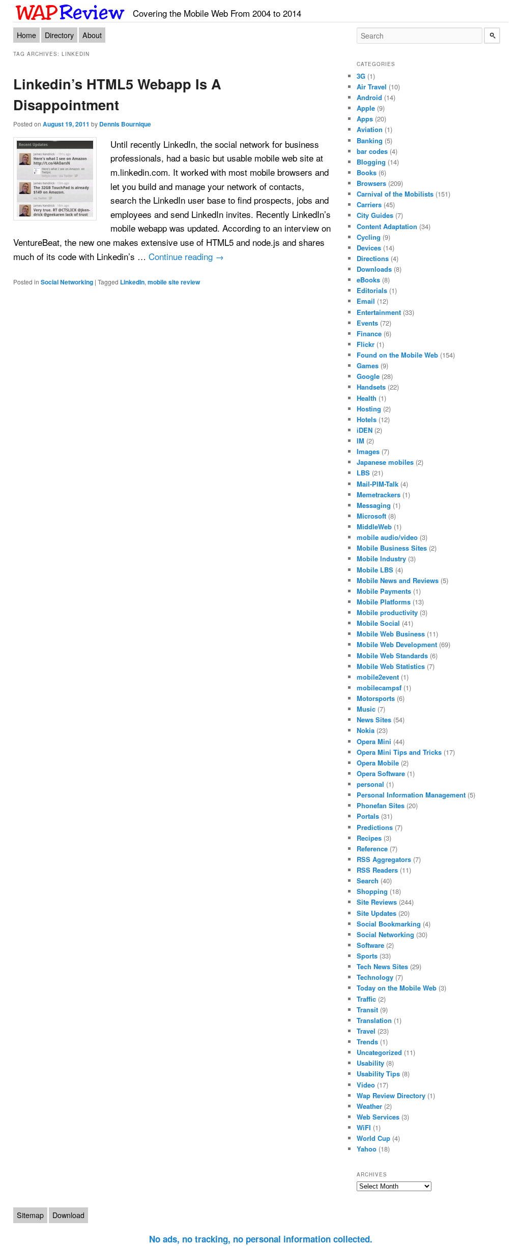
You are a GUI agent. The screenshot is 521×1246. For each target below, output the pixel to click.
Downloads (374, 269)
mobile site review (174, 281)
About (92, 35)
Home (26, 35)
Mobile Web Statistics (391, 666)
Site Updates (376, 913)
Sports (367, 956)
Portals (368, 816)
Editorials (372, 290)
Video (366, 1085)
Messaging (374, 505)
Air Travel (372, 86)
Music (366, 709)
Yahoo (367, 1149)
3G (361, 76)
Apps (365, 118)
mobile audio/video (387, 537)
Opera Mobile (378, 763)
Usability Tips (378, 1073)
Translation (374, 1020)
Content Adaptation (387, 226)
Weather (369, 1106)
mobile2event (378, 677)
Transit (367, 1009)
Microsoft (371, 516)
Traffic (366, 999)
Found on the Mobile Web (397, 355)
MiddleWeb (374, 526)
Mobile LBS (375, 569)
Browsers (371, 183)
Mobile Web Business (391, 633)
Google (368, 376)
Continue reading (186, 256)
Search (368, 880)
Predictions (375, 827)
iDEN (364, 430)
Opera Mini (374, 741)
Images (368, 451)
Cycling (369, 237)
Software (370, 945)
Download (68, 1215)
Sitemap (30, 1215)
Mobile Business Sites (392, 548)
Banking (370, 140)
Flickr (365, 344)
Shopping (372, 891)
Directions (373, 258)
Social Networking (67, 281)
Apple (366, 108)
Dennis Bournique (125, 124)
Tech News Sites (382, 966)
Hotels (367, 419)
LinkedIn (132, 281)
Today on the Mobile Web (397, 988)
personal (370, 784)
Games (368, 365)
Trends (367, 1041)
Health (367, 398)
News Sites (374, 719)
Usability (370, 1063)
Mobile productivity (387, 612)
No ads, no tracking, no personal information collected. (260, 1239)
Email (366, 301)
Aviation (370, 129)
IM (360, 440)
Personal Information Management (411, 795)
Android (369, 97)
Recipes (369, 838)
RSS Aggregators (384, 859)
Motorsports (376, 698)
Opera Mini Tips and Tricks (399, 752)
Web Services (378, 1117)
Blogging (371, 162)
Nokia (365, 730)
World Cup (373, 1138)
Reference (372, 848)
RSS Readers (377, 870)
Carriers (369, 204)
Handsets (371, 387)
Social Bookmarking (389, 924)
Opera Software (381, 773)
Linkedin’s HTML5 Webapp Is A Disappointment (117, 94)
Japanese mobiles (385, 462)
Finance (369, 333)
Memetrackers (378, 494)
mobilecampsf (379, 687)
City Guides (375, 215)
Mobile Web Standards (392, 655)
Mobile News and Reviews (398, 580)
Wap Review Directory (391, 1095)
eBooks (368, 279)
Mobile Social (378, 623)
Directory (59, 35)
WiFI (364, 1127)
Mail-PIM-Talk (377, 484)
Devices (369, 247)
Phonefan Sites (380, 805)
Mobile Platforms (384, 601)
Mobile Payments (384, 591)
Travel (366, 1031)
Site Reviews (377, 902)
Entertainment (379, 312)
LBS (363, 472)
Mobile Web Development (397, 644)
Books (367, 172)
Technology (375, 977)
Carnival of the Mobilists (395, 194)
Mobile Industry (381, 558)
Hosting (369, 408)
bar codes (372, 151)
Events (367, 323)
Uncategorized (379, 1052)
